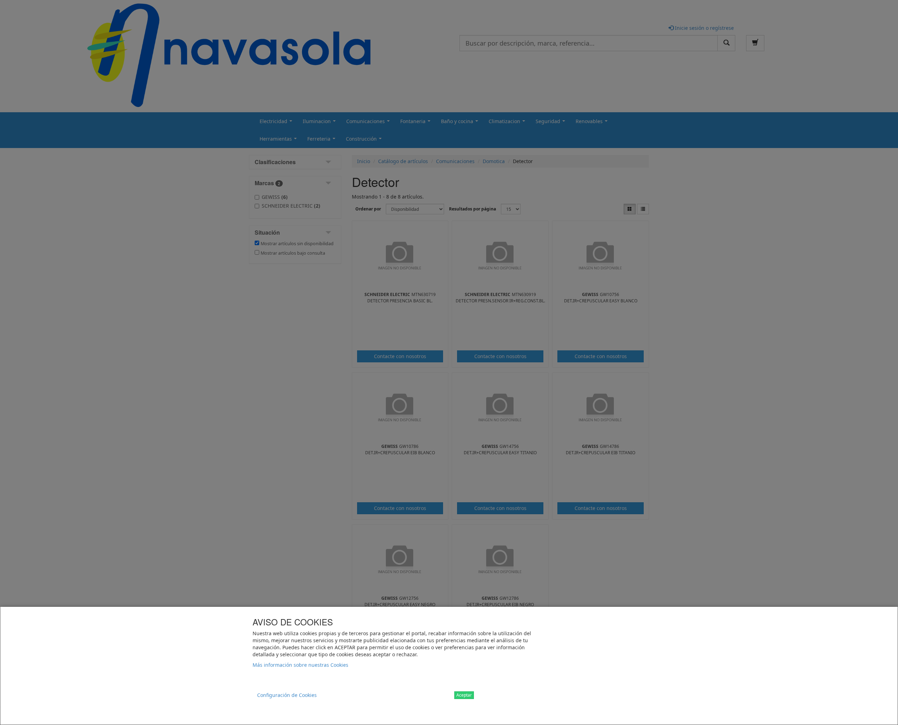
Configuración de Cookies (287, 695)
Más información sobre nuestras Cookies (300, 665)
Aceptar (464, 695)
